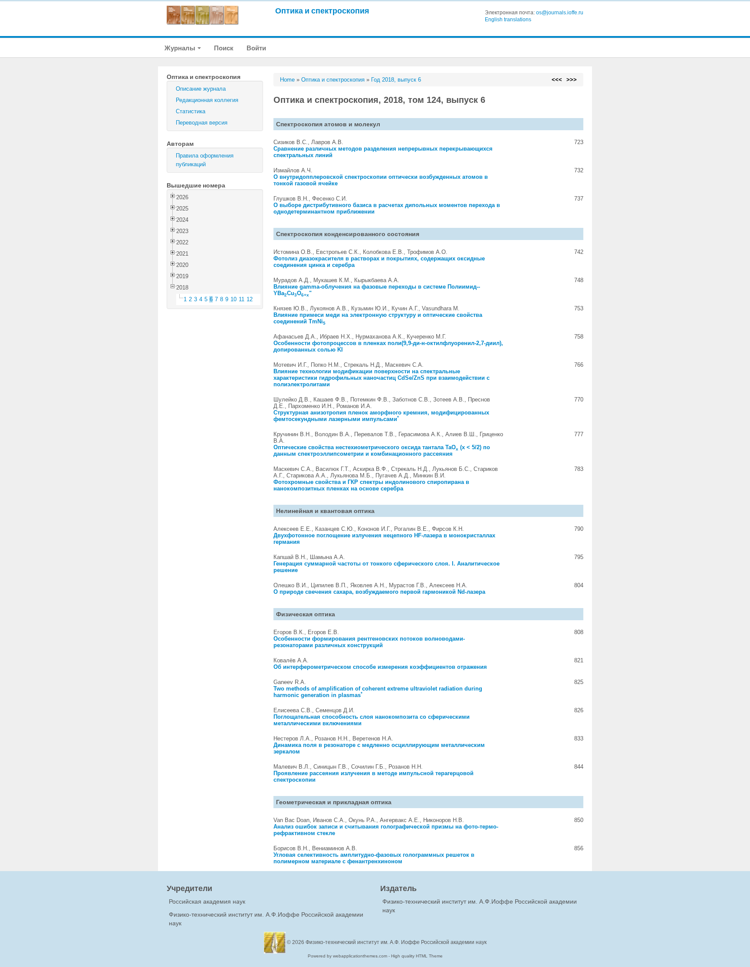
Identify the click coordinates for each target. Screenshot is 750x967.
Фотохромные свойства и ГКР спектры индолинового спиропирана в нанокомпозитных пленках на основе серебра (371, 485)
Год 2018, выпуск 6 (396, 79)
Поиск (224, 48)
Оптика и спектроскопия (322, 11)
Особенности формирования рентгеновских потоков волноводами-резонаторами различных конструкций (369, 641)
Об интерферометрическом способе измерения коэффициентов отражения (380, 667)
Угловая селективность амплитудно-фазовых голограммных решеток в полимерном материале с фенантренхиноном (373, 858)
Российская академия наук (207, 901)
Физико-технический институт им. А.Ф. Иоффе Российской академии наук (396, 942)
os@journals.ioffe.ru (559, 13)
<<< (557, 79)
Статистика (190, 111)
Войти (256, 48)
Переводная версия (201, 122)
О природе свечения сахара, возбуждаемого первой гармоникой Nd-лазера (379, 592)
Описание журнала (201, 89)
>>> (571, 79)
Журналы (180, 48)
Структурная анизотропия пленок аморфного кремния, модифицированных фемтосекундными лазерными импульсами (381, 415)
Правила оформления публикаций (205, 160)
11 (241, 299)
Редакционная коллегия (207, 100)
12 (250, 299)
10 (233, 299)
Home (287, 79)
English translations (508, 19)
